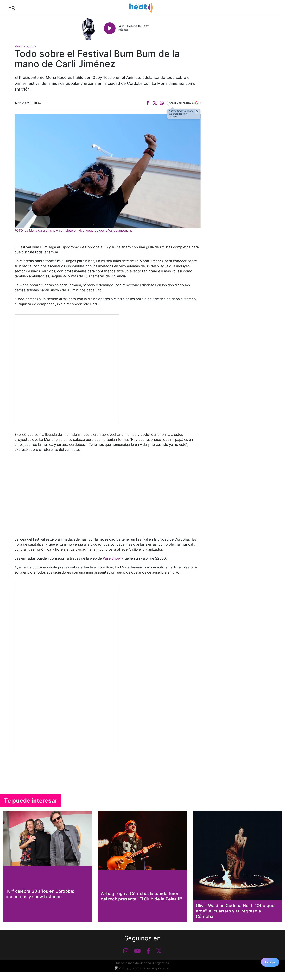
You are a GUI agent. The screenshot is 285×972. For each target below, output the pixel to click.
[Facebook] (148, 951)
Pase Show (112, 558)
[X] (159, 951)
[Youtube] (137, 951)
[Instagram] (125, 951)
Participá (270, 962)
